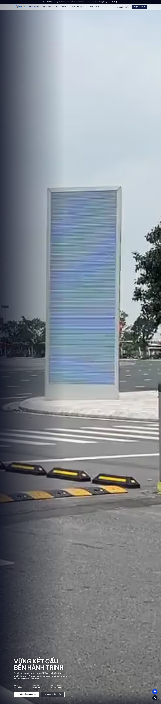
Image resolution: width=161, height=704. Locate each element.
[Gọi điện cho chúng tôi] (154, 697)
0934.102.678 (124, 7)
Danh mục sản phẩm (53, 694)
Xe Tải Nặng (61, 7)
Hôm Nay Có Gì (78, 7)
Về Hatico (94, 7)
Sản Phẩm (46, 7)
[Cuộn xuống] (80, 700)
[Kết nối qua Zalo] (154, 691)
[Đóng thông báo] (158, 2)
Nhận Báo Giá (139, 7)
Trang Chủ (34, 7)
